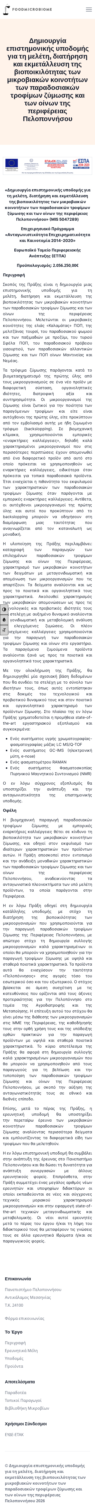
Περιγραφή (15, 1342)
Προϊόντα (14, 1366)
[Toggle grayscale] (4, 620)
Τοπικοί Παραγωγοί (23, 1400)
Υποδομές (14, 1358)
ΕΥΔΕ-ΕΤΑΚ (14, 1434)
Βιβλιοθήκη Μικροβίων (27, 1408)
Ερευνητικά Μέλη (21, 1350)
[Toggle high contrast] (4, 609)
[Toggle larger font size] (4, 630)
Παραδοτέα (15, 1392)
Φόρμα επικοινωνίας (24, 1318)
